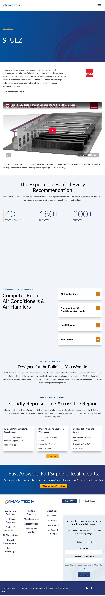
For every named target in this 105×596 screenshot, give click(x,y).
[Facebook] (87, 588)
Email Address (84, 548)
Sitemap (24, 588)
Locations (51, 515)
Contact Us (68, 501)
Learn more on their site (12, 91)
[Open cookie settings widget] (3, 591)
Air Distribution (10, 535)
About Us (51, 511)
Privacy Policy (52, 588)
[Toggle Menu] (99, 5)
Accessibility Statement (37, 588)
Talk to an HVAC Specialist (53, 486)
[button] (77, 294)
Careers (51, 520)
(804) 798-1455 (10, 445)
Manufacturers (8, 29)
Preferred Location (84, 556)
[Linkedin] (91, 588)
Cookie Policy (64, 588)
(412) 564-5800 (44, 448)
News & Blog (51, 525)
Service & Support (89, 501)
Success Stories (31, 524)
